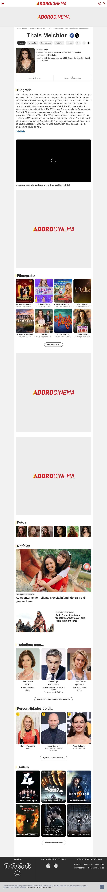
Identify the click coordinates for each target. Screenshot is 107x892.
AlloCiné (77, 864)
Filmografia (26, 275)
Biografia (24, 90)
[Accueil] (51, 3)
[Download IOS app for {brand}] (49, 865)
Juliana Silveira (79, 682)
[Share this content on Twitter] (77, 35)
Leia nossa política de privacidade (39, 888)
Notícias (23, 546)
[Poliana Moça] (44, 291)
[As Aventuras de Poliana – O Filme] (63, 291)
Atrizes (32, 29)
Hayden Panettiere (27, 746)
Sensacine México (96, 868)
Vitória (44, 334)
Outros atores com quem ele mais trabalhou (53, 699)
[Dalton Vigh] (53, 664)
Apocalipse (82, 304)
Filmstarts (88, 864)
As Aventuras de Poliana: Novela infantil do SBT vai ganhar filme (50, 599)
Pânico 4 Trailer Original (28, 801)
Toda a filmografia (53, 344)
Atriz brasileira (40, 29)
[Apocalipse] (82, 291)
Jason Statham (53, 746)
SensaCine (99, 864)
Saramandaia (63, 334)
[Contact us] (17, 873)
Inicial (18, 29)
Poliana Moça (44, 304)
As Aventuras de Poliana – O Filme (63, 304)
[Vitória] (44, 321)
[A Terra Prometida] (25, 321)
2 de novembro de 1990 (56, 58)
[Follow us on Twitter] (14, 866)
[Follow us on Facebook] (7, 866)
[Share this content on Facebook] (72, 35)
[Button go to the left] (84, 43)
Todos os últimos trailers (53, 843)
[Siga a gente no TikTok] (28, 866)
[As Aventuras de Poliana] (25, 291)
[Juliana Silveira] (79, 664)
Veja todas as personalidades (53, 758)
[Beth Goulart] (28, 664)
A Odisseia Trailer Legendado (79, 834)
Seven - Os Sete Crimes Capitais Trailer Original (28, 834)
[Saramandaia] (63, 321)
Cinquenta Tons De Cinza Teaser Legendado (54, 834)
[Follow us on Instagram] (21, 866)
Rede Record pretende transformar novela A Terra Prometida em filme (70, 618)
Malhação (82, 334)
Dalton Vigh (53, 682)
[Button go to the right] (88, 43)
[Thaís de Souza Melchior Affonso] (25, 60)
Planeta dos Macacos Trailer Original (54, 801)
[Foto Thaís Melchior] (21, 531)
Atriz (46, 50)
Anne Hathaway (79, 746)
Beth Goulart (28, 682)
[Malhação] (82, 321)
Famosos (25, 29)
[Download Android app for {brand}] (57, 865)
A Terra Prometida (24, 334)
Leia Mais (20, 131)
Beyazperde (79, 868)
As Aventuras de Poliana (25, 304)
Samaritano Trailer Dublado (79, 801)
